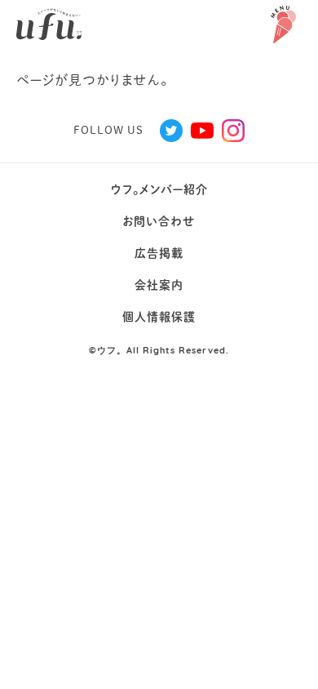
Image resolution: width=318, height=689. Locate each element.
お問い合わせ (159, 221)
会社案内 (159, 285)
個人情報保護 (159, 316)
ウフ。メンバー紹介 (159, 189)
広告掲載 (159, 253)
